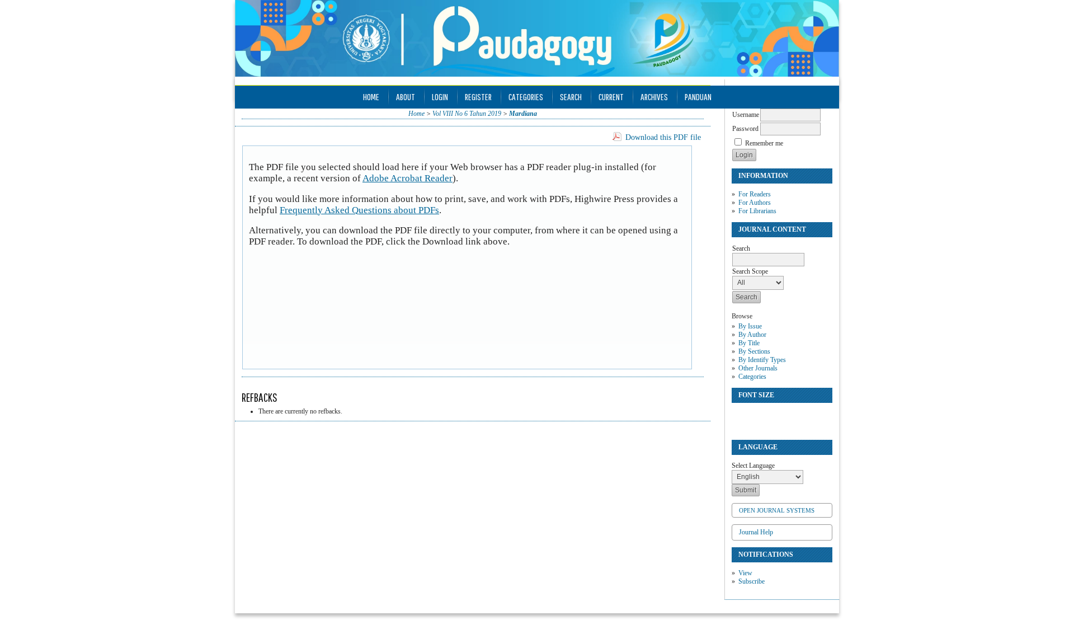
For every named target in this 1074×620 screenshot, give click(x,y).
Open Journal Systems (776, 510)
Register (478, 96)
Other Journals (758, 368)
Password (745, 129)
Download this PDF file (663, 137)
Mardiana (523, 114)
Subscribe (751, 581)
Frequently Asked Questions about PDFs (359, 210)
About (405, 96)
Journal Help (756, 532)
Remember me (764, 143)
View (745, 573)
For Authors (754, 202)
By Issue (750, 326)
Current (611, 96)
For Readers (754, 194)
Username (745, 115)
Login (440, 96)
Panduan (698, 96)
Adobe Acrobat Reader (407, 178)
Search (571, 96)
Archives (654, 96)
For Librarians (757, 211)
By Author (752, 335)
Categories (752, 377)
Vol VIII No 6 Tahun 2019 (466, 114)
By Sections (754, 351)
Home (371, 96)
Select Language (753, 465)
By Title (749, 343)
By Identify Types (762, 360)
